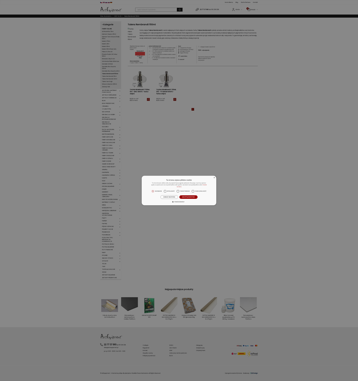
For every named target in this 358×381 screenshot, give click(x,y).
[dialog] (179, 190)
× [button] (214, 177)
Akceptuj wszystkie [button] (188, 197)
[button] (179, 202)
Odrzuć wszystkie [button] (169, 197)
